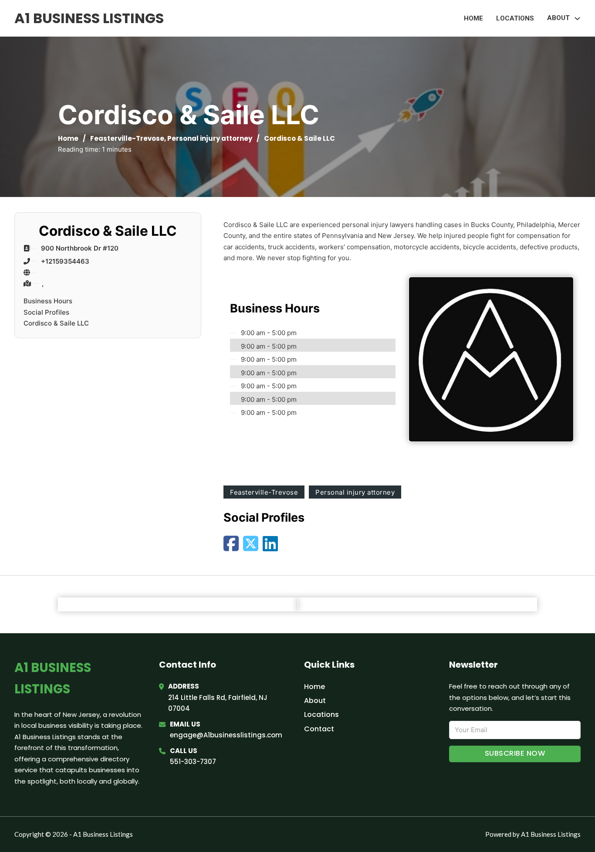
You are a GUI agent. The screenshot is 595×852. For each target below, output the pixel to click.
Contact (319, 729)
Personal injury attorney (209, 138)
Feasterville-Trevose (127, 138)
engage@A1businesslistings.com (226, 735)
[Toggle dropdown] (577, 18)
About (315, 701)
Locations (515, 18)
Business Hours (48, 301)
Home (473, 18)
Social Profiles (46, 312)
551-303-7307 (193, 761)
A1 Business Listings (89, 18)
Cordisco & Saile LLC (56, 323)
